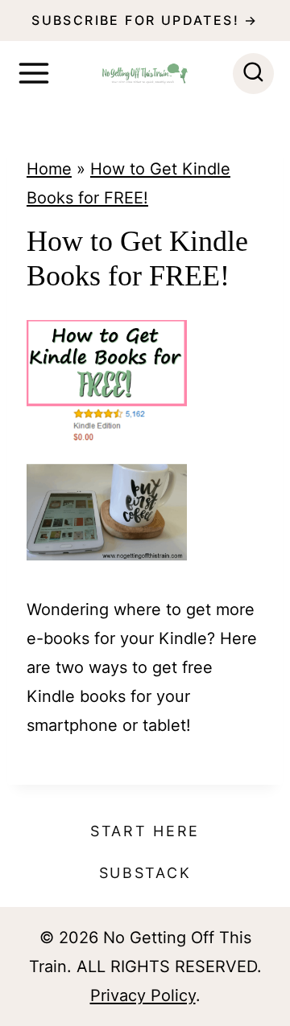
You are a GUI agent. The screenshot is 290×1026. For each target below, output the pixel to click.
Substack (145, 872)
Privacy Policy (143, 995)
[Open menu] (34, 73)
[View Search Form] (253, 73)
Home (49, 169)
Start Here (145, 831)
